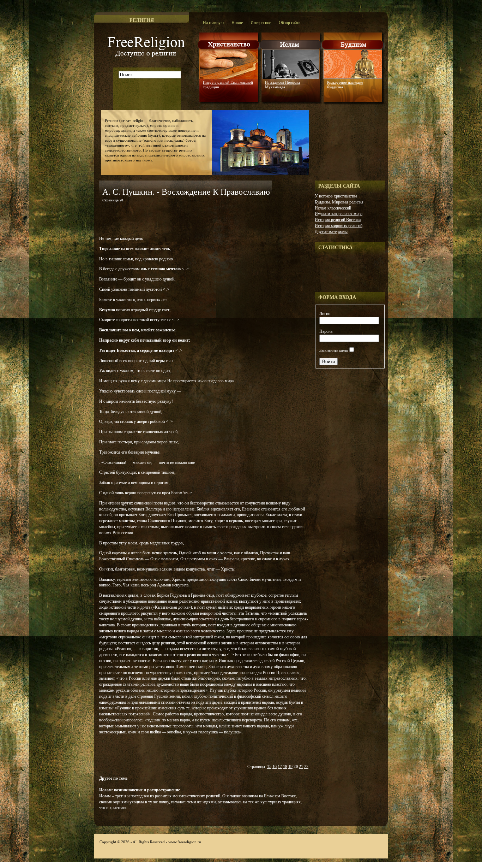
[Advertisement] (181, 220)
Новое (237, 22)
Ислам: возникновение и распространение (139, 789)
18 (285, 766)
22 (306, 766)
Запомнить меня (333, 350)
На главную (213, 22)
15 (269, 766)
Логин (324, 313)
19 (290, 766)
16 (274, 766)
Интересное (261, 22)
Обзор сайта (289, 22)
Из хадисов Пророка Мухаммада (282, 84)
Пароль (325, 331)
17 (280, 766)
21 (301, 766)
